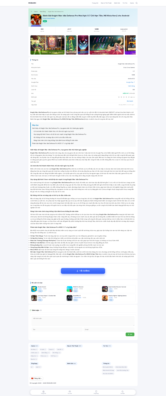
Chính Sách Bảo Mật (121, 367)
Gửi (131, 334)
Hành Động (43, 11)
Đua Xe (34, 359)
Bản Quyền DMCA (108, 367)
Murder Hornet (42, 287)
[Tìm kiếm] (137, 3)
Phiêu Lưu (44, 356)
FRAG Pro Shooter (78, 287)
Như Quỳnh (130, 101)
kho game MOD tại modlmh (54, 160)
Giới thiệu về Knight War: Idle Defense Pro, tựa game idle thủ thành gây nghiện (58, 128)
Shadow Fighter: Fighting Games (118, 295)
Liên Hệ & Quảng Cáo (123, 370)
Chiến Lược (35, 352)
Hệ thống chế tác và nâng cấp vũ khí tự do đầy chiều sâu (52, 137)
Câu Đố (60, 349)
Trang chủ (95, 3)
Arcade (43, 349)
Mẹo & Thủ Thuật (106, 3)
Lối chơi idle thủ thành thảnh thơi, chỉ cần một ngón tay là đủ (54, 131)
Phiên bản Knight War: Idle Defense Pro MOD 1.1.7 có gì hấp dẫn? (53, 143)
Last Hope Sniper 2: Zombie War (47, 295)
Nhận (40, 291)
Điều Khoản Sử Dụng (108, 370)
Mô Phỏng (56, 352)
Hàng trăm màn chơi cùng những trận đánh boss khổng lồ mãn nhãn (56, 140)
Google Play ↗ (130, 82)
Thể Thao (54, 356)
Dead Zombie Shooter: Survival (117, 287)
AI (32, 367)
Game (132, 3)
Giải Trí (38, 367)
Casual (51, 349)
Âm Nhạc (34, 349)
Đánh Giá (117, 3)
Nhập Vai (34, 356)
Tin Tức (125, 3)
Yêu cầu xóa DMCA (108, 373)
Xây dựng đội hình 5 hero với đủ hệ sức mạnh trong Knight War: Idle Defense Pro (60, 134)
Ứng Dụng (34, 363)
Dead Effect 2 (77, 295)
